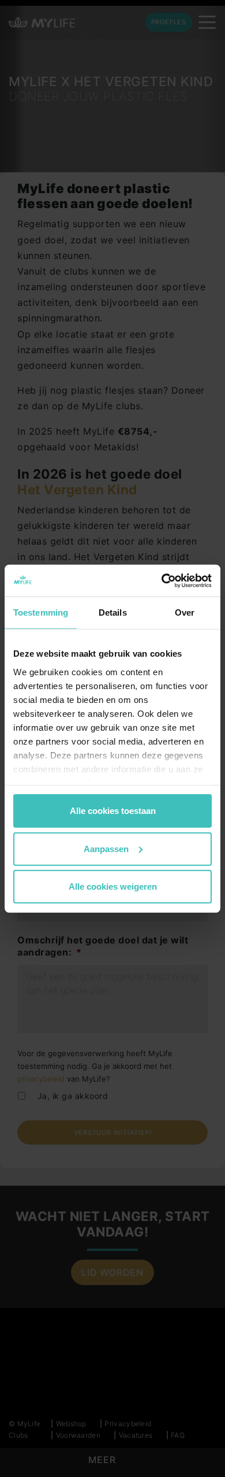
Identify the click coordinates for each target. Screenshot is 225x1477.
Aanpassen (106, 848)
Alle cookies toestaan (113, 811)
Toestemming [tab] (40, 612)
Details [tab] (113, 612)
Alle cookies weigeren (113, 886)
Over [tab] (184, 612)
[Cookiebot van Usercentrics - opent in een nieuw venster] (162, 580)
